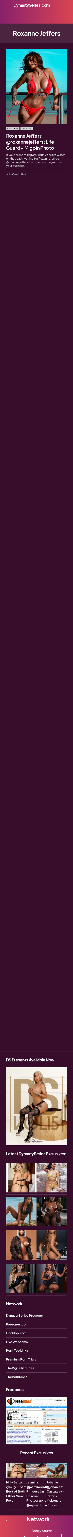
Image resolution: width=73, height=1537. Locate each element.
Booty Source (42, 1531)
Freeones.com (17, 1324)
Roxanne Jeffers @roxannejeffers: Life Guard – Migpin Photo (30, 142)
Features (12, 128)
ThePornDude (16, 1377)
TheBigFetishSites (20, 1368)
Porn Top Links (17, 1350)
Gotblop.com (16, 1333)
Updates (26, 128)
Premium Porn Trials (21, 1359)
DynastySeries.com (32, 4)
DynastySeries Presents (24, 1315)
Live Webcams (17, 1342)
